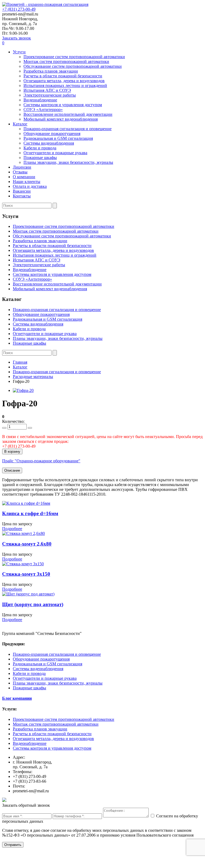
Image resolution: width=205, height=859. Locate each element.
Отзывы (20, 172)
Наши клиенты (26, 181)
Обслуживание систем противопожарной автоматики (72, 66)
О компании (24, 176)
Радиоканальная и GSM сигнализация (58, 138)
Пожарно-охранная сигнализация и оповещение (67, 128)
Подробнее (12, 528)
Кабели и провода (39, 148)
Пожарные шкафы (40, 157)
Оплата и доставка (30, 186)
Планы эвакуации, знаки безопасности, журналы (68, 162)
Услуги (19, 52)
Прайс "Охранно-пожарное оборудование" (41, 461)
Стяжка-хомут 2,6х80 (27, 544)
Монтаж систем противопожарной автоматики (66, 61)
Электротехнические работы (49, 95)
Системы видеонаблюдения (48, 143)
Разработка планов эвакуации (50, 71)
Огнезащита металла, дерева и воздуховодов (64, 80)
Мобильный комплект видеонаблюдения (60, 119)
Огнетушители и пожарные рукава (55, 152)
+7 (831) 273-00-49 (19, 9)
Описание (12, 470)
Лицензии (22, 167)
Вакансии (22, 191)
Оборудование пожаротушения (51, 133)
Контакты (22, 196)
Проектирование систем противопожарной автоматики (74, 56)
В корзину (12, 452)
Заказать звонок (16, 38)
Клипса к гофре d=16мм (30, 513)
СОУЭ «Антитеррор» (43, 109)
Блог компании (17, 698)
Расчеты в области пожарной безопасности (62, 76)
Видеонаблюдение (40, 100)
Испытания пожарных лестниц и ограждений (65, 85)
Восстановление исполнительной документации (67, 114)
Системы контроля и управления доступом (62, 104)
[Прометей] (45, 4)
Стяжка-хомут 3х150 (26, 574)
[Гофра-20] (23, 390)
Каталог (20, 124)
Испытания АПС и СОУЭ (47, 90)
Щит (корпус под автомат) (32, 604)
